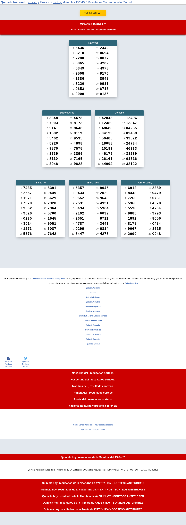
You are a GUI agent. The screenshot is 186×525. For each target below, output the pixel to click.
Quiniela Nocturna (93, 311)
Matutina (90, 29)
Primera (81, 29)
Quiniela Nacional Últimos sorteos (93, 316)
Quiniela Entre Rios (93, 330)
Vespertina (101, 29)
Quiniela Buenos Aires (93, 321)
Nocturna (112, 29)
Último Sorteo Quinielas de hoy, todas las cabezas (93, 425)
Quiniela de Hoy (131, 283)
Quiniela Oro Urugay (93, 335)
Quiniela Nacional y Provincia (93, 430)
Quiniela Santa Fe (93, 325)
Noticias (93, 293)
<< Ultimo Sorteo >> (93, 13)
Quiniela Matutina (93, 302)
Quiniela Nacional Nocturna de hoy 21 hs (48, 279)
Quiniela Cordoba (93, 339)
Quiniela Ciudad (93, 344)
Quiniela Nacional (13, 2)
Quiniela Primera (93, 297)
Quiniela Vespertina (93, 307)
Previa (73, 29)
